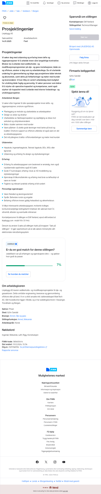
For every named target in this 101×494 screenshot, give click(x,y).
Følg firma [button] (84, 57)
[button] (4, 18)
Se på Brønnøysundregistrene (32, 347)
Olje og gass (21, 316)
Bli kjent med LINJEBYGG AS (81, 46)
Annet (12, 316)
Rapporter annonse (10, 350)
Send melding (75, 29)
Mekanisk (28, 319)
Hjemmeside (74, 49)
